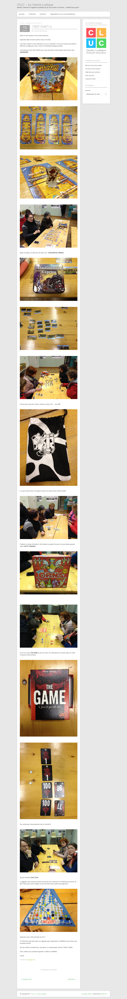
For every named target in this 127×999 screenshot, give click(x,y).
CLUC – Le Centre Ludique (35, 4)
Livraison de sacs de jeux (93, 69)
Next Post (72, 979)
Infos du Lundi (89, 75)
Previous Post (26, 979)
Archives (87, 90)
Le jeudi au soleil (90, 79)
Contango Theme (86, 994)
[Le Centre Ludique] (96, 41)
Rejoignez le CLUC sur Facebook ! (62, 14)
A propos (32, 14)
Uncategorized (29, 23)
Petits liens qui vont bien (92, 72)
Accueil (22, 14)
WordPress (103, 994)
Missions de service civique (93, 65)
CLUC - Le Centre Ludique (38, 994)
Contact (43, 14)
